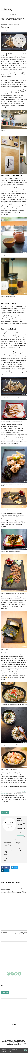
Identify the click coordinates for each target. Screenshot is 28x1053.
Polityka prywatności (14, 4)
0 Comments (16, 24)
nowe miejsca (19, 891)
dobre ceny (6, 891)
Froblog (5, 30)
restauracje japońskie (11, 892)
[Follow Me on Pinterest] (8, 975)
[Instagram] (12, 975)
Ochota (3, 19)
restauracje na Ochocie (21, 892)
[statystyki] (14, 1025)
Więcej (9, 1051)
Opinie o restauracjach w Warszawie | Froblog (6, 9)
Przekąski (9, 19)
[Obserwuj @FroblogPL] (16, 975)
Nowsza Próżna (4, 933)
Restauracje (17, 19)
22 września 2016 (9, 24)
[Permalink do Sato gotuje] (14, 51)
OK (25, 1050)
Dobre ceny (4, 18)
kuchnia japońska (12, 891)
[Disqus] (14, 912)
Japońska (12, 18)
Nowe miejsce (19, 18)
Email (2, 804)
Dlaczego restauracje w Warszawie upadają (21, 933)
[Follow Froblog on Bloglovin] (19, 975)
